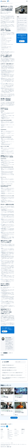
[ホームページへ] (3, 1)
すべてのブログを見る (14, 417)
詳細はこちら (2, 400)
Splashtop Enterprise (10, 436)
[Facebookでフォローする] (5, 446)
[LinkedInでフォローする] (1, 446)
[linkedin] (4, 352)
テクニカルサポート (17, 430)
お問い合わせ (16, 435)
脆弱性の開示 (16, 433)
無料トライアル (22, 41)
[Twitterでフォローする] (6, 446)
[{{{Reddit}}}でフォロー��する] (9, 446)
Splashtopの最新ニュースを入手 (6, 424)
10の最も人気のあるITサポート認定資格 (21, 23)
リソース (2, 435)
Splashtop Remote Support (10, 433)
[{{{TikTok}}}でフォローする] (10, 446)
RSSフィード (11, 352)
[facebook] (5, 352)
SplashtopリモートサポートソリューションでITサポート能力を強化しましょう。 (21, 30)
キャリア (2, 434)
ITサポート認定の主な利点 (20, 24)
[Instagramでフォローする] (2, 446)
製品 (8, 429)
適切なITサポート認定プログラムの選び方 (21, 26)
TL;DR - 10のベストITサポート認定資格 (21, 19)
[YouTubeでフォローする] (8, 446)
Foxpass (8, 437)
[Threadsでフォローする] (4, 446)
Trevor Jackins (8, 337)
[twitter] (6, 352)
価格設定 (22, 433)
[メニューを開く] (27, 1)
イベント (2, 433)
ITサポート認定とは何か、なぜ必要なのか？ (21, 21)
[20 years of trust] (8, 1)
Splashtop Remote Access (10, 431)
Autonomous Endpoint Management (10, 435)
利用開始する (23, 429)
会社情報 (2, 429)
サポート (16, 429)
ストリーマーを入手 (17, 434)
